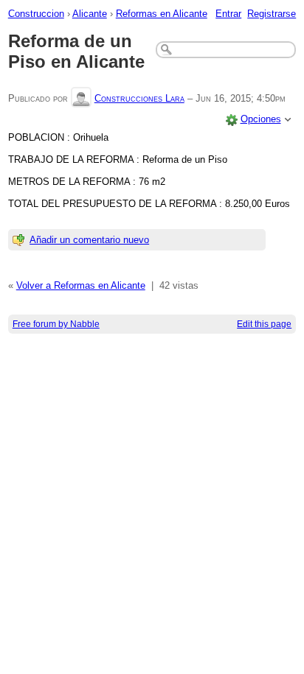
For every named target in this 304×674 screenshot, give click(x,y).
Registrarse (271, 13)
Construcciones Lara (139, 98)
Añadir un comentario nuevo (89, 239)
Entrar (228, 13)
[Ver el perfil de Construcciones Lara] (81, 98)
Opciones (261, 118)
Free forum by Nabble (56, 324)
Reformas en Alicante (161, 13)
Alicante (89, 13)
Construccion (36, 13)
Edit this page (264, 324)
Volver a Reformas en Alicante (80, 285)
